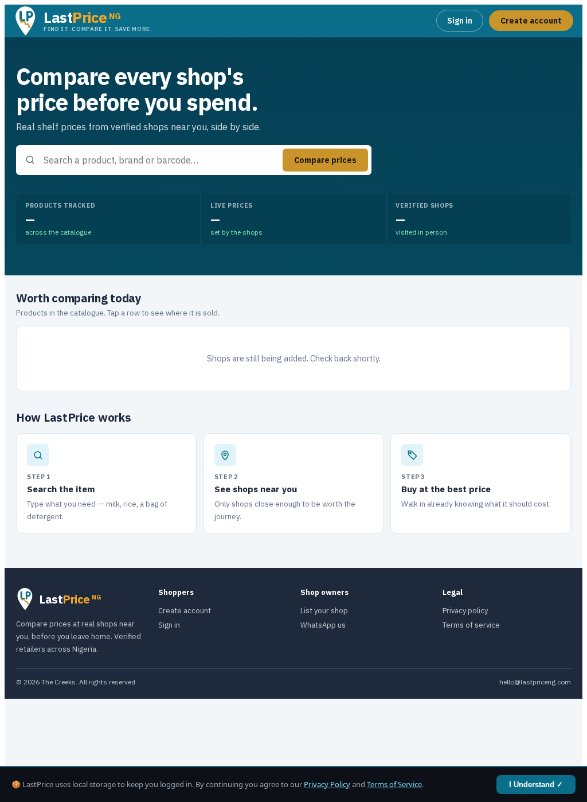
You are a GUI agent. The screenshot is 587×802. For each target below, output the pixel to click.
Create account (531, 20)
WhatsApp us (323, 625)
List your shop (324, 611)
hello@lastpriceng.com (535, 682)
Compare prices (325, 160)
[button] (83, 21)
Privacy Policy (327, 784)
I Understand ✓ (536, 784)
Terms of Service (394, 784)
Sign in (459, 20)
